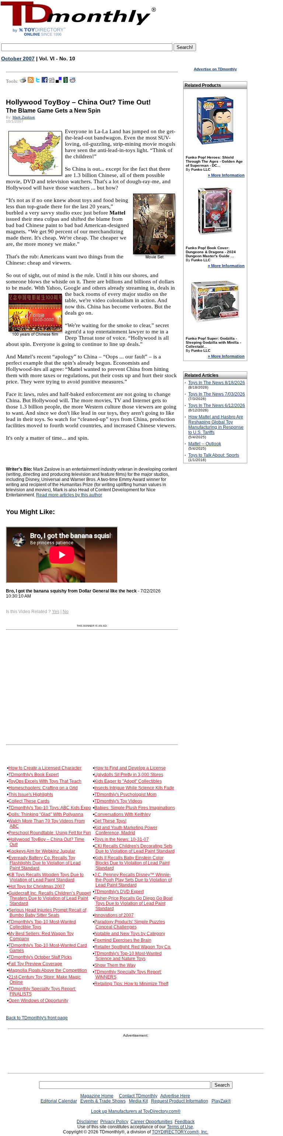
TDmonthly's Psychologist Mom (125, 794)
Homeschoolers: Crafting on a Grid (43, 787)
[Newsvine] (66, 81)
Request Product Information (179, 1101)
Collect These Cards (28, 801)
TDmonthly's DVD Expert (119, 891)
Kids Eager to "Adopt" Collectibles (128, 781)
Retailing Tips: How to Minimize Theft (131, 983)
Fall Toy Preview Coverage (35, 963)
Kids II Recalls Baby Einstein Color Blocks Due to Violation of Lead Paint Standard (132, 863)
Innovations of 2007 (114, 915)
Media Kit (138, 1101)
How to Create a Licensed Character (44, 768)
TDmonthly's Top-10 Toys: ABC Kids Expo (49, 807)
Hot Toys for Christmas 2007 (36, 886)
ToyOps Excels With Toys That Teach (44, 781)
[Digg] (52, 81)
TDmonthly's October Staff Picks (40, 957)
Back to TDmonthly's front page (37, 1017)
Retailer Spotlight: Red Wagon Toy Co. (132, 946)
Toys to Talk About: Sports (213, 455)
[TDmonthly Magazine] (78, 35)
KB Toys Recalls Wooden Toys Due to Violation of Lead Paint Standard (46, 877)
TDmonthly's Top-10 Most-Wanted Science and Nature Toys (128, 956)
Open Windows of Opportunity (38, 1000)
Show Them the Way (115, 965)
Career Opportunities (151, 1121)
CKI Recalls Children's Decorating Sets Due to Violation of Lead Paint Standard (134, 848)
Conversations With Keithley (122, 814)
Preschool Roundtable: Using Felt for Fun (49, 832)
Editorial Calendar (59, 1101)
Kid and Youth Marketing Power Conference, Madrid (125, 830)
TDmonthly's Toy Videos (118, 801)
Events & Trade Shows (103, 1101)
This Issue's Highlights (30, 794)
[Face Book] (45, 81)
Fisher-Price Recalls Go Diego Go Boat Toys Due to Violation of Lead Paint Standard (133, 903)
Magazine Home (96, 1095)
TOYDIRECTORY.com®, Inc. (180, 1132)
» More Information (226, 175)
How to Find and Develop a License (130, 768)
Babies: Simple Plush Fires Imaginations (134, 807)
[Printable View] (23, 81)
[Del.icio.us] (59, 81)
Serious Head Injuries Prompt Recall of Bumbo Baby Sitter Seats (47, 912)
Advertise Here (175, 1095)
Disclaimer (87, 1121)
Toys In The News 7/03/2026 (216, 394)
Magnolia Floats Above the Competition (47, 970)
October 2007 (18, 58)
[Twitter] (38, 81)
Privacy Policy (114, 1121)
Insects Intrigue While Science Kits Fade (134, 787)
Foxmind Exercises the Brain (122, 940)
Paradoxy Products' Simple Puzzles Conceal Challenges (129, 924)
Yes (55, 611)
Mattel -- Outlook (204, 443)
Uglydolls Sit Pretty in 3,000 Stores (128, 774)
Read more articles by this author (69, 495)
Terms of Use (180, 1126)
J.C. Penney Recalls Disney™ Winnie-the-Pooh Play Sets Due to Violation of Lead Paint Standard (133, 880)
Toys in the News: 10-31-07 (121, 839)
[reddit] (73, 81)
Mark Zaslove (24, 117)
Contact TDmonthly (138, 1095)
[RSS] (31, 81)
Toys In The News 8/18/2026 (216, 382)
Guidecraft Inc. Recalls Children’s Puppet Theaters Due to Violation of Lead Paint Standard (49, 898)
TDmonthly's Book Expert (33, 774)
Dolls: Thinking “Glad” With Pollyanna (45, 814)
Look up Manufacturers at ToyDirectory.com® (136, 1111)
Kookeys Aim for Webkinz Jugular (41, 851)
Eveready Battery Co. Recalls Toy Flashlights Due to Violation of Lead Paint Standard (44, 863)
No (66, 611)
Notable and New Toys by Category (129, 933)
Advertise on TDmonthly (215, 69)
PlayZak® (221, 1101)
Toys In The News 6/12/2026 (216, 405)
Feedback (185, 1121)
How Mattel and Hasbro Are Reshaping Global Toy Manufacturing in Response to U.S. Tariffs (216, 424)
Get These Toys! (110, 821)
